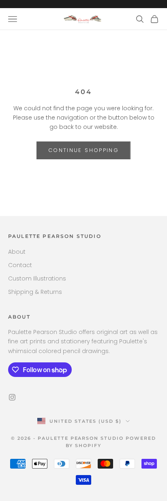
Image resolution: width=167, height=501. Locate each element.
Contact (20, 265)
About (17, 252)
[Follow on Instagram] (12, 397)
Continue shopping (83, 150)
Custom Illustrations (37, 278)
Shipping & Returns (35, 292)
